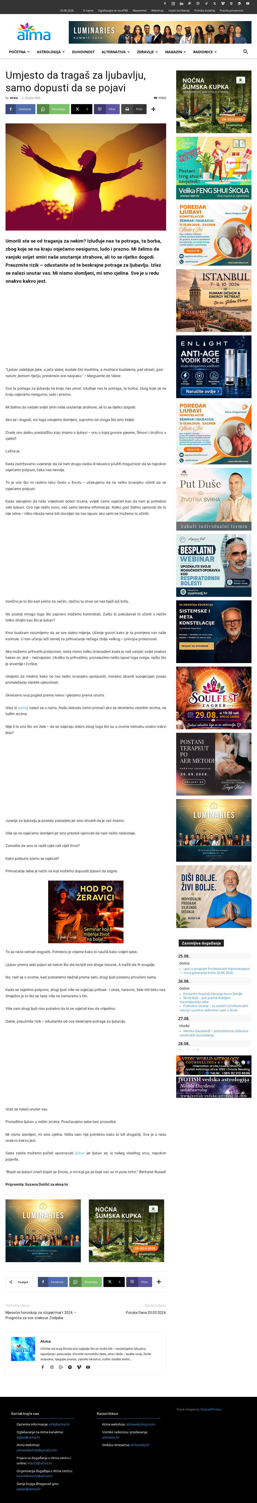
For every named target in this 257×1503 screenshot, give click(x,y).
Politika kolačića (204, 10)
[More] (153, 109)
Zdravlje (145, 51)
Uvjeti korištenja (178, 10)
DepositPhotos (211, 1409)
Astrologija (49, 51)
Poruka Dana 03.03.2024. (146, 1312)
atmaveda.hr (140, 1445)
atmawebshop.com (140, 1424)
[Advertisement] (86, 326)
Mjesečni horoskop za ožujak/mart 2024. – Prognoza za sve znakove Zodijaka (41, 1315)
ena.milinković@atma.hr (35, 1476)
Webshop (157, 10)
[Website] (231, 3)
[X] (214, 3)
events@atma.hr (39, 1463)
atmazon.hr (110, 1437)
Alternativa (114, 51)
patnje (23, 707)
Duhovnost (83, 51)
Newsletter (140, 10)
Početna (17, 51)
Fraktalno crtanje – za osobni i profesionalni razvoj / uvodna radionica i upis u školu (214, 1008)
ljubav (80, 1153)
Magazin (173, 51)
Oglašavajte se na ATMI (113, 10)
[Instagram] (173, 3)
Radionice (203, 51)
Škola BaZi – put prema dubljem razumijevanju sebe (205, 999)
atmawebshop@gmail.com (37, 1450)
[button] (245, 52)
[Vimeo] (223, 3)
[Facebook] (165, 3)
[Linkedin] (181, 3)
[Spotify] (72, 1368)
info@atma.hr (59, 1424)
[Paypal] (190, 3)
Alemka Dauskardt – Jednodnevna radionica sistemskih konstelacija (214, 1033)
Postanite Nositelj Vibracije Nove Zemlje (212, 993)
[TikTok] (206, 3)
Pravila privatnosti (231, 10)
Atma (14, 98)
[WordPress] (239, 3)
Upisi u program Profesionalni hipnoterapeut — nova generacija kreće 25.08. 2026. (215, 970)
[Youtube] (247, 3)
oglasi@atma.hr (28, 1437)
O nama (88, 10)
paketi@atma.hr (29, 1489)
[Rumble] (198, 3)
